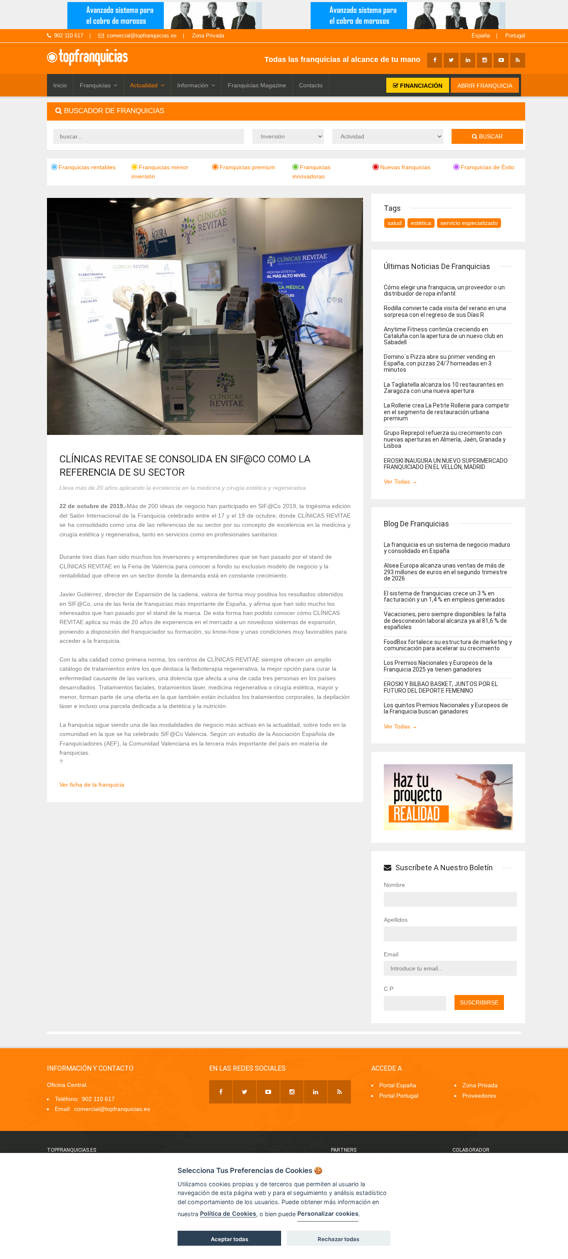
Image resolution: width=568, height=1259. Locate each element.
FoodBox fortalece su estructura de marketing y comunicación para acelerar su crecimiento (448, 645)
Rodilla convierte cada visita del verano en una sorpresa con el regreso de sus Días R (445, 311)
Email (391, 954)
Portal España (397, 1085)
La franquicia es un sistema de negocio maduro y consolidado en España (447, 547)
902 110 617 (68, 35)
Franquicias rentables (87, 167)
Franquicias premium (247, 167)
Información (192, 85)
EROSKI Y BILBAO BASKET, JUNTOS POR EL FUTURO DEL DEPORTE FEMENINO (441, 687)
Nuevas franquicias (405, 167)
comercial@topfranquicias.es (142, 35)
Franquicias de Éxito (487, 167)
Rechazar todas (338, 1239)
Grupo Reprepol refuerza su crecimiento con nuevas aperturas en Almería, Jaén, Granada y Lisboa (445, 439)
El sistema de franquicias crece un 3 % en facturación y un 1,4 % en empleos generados (444, 596)
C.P (388, 988)
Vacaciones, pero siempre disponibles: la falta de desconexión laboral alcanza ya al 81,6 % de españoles (445, 620)
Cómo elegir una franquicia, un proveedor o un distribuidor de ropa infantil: (444, 290)
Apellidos (395, 919)
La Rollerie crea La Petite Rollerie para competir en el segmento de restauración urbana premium (446, 412)
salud (395, 223)
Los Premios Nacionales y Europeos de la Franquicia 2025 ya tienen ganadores (438, 665)
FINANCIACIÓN (420, 85)
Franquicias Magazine (257, 85)
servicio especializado (469, 223)
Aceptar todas (229, 1239)
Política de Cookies (228, 1213)
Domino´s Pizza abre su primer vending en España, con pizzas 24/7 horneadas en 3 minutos (439, 363)
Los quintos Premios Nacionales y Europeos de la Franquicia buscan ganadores (446, 708)
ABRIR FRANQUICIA (484, 85)
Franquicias (95, 85)
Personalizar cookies (327, 1213)
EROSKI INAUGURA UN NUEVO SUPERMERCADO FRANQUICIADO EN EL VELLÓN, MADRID (446, 463)
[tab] (286, 111)
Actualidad (144, 85)
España (481, 35)
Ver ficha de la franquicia (91, 784)
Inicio (60, 85)
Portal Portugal (398, 1095)
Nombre (394, 884)
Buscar (490, 136)
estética (421, 223)
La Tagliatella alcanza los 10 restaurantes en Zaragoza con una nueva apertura (444, 387)
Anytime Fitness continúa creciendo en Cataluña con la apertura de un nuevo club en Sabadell (443, 336)
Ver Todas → (400, 481)
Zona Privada (208, 35)
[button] (286, 111)
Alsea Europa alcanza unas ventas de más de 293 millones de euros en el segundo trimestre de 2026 (445, 572)
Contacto (311, 85)
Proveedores (479, 1095)
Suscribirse (479, 1002)
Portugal (515, 35)
